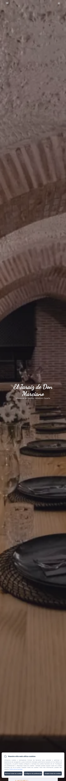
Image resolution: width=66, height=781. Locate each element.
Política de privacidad (15, 769)
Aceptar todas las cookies (53, 773)
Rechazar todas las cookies (13, 773)
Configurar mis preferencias (33, 773)
